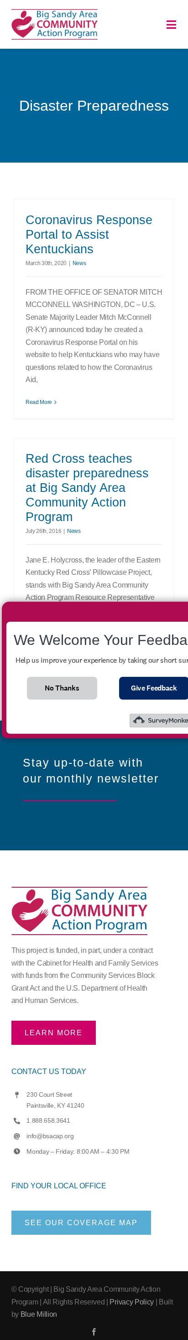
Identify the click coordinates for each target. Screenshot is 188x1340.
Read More (39, 402)
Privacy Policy (132, 1302)
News (79, 263)
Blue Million (39, 1314)
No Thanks (62, 688)
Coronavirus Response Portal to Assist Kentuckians (89, 234)
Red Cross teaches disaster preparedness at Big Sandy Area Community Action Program (87, 488)
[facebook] (94, 1331)
